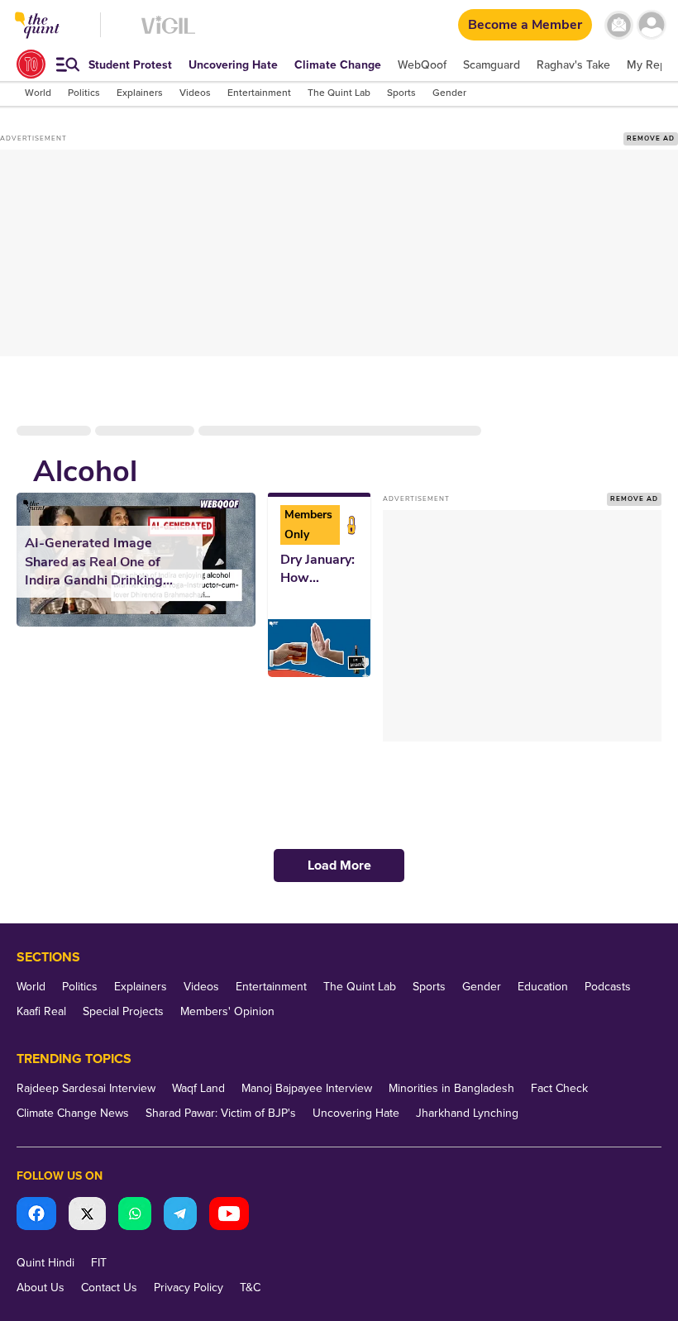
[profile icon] (651, 25)
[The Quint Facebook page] (36, 1215)
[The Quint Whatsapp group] (134, 1215)
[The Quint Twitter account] (87, 1215)
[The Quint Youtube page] (229, 1215)
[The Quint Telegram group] (180, 1215)
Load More (339, 865)
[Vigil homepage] (168, 33)
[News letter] (618, 25)
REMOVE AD (651, 138)
